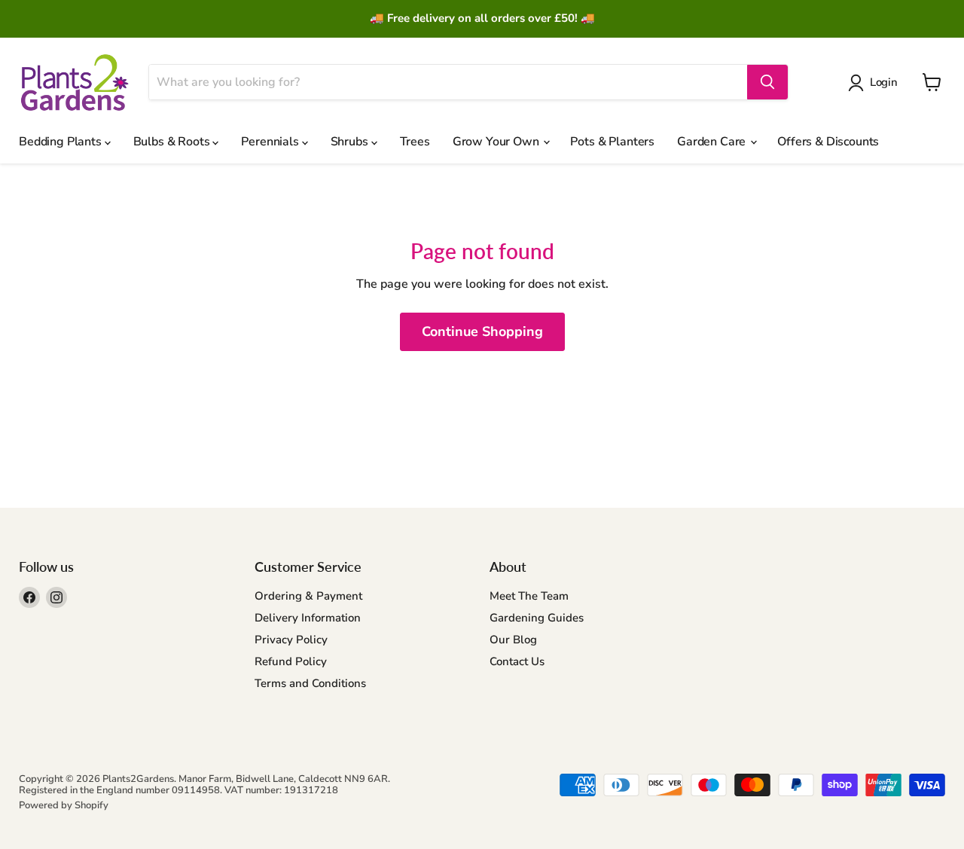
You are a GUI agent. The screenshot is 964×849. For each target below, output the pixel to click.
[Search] (767, 82)
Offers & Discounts (828, 141)
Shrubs (351, 141)
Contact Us (517, 661)
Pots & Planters (612, 141)
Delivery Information (308, 617)
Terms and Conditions (310, 683)
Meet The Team (529, 595)
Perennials (271, 141)
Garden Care (713, 141)
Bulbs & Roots (173, 141)
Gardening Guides (537, 617)
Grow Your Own (497, 141)
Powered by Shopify (63, 805)
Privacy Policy (291, 639)
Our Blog (513, 639)
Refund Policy (291, 661)
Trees (415, 141)
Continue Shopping (482, 331)
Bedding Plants (62, 141)
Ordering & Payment (308, 595)
